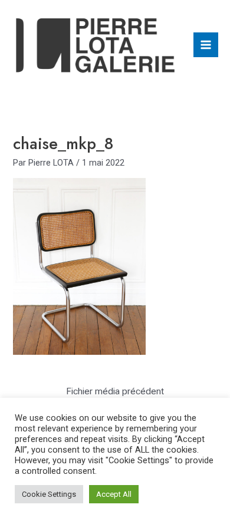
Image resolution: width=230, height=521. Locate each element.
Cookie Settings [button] (49, 494)
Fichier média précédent (115, 391)
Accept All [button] (114, 494)
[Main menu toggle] (205, 44)
